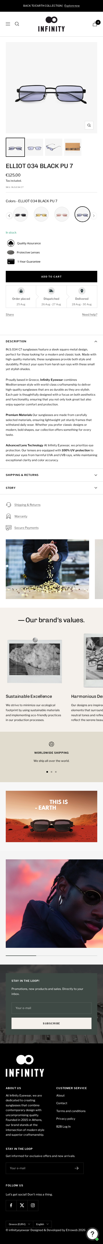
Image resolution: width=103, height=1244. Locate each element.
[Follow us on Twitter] (22, 1205)
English (40, 1224)
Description (16, 341)
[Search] (17, 24)
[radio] (21, 214)
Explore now (72, 5)
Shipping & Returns (22, 475)
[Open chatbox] (92, 1234)
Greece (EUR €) (17, 1224)
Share (10, 314)
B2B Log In (63, 1126)
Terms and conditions (71, 1111)
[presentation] (9, 215)
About (60, 1095)
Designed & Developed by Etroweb (54, 1230)
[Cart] (94, 24)
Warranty (20, 516)
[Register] (77, 1168)
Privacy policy (65, 1118)
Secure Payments (26, 527)
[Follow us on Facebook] (11, 1205)
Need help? (89, 314)
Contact (61, 1103)
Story (11, 488)
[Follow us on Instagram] (32, 1205)
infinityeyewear (19, 1230)
